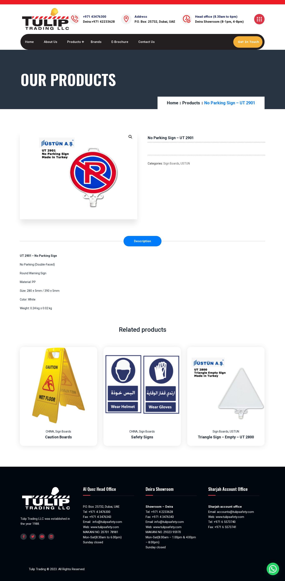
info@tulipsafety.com (107, 522)
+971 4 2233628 (162, 512)
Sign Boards (171, 163)
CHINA (50, 431)
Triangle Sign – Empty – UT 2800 (226, 437)
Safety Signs (142, 437)
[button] (130, 137)
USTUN (185, 163)
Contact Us (146, 42)
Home (29, 42)
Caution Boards (58, 437)
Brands (96, 42)
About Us (50, 42)
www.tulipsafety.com (105, 527)
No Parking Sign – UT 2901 (171, 138)
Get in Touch (248, 42)
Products (74, 42)
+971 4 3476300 (99, 512)
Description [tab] (142, 241)
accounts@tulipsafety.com (235, 512)
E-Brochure (119, 42)
